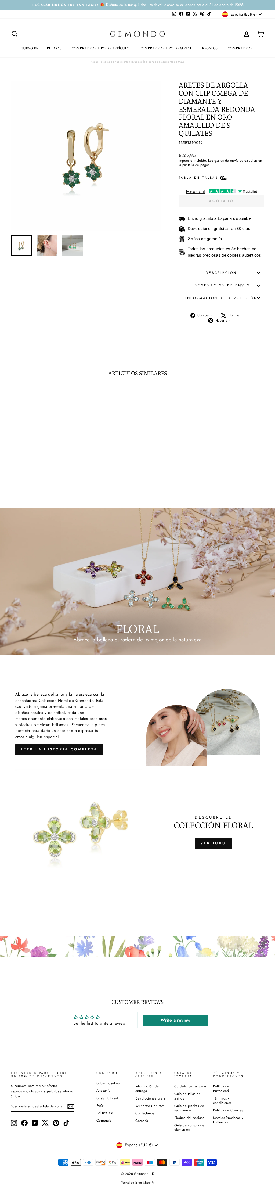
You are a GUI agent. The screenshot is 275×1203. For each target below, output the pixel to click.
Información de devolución (221, 298)
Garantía (141, 1120)
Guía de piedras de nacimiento (189, 1108)
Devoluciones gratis (150, 1098)
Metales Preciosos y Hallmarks (228, 1120)
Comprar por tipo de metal (166, 48)
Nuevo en (29, 48)
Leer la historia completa (59, 749)
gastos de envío (226, 160)
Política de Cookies (228, 1110)
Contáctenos (144, 1113)
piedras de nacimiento (114, 62)
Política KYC (105, 1112)
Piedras (54, 48)
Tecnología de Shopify (137, 1182)
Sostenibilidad (107, 1098)
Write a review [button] (175, 1020)
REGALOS (210, 48)
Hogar (94, 62)
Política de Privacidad (221, 1088)
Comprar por (240, 48)
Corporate (104, 1120)
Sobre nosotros (108, 1083)
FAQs (100, 1105)
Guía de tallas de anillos (187, 1096)
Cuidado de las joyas (190, 1086)
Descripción (221, 272)
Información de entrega (147, 1088)
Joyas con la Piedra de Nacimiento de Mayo (157, 62)
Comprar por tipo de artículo (101, 48)
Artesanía (103, 1090)
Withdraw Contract (149, 1105)
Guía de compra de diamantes (189, 1127)
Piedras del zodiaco (189, 1117)
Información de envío (221, 285)
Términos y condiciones (222, 1100)
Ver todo (213, 843)
